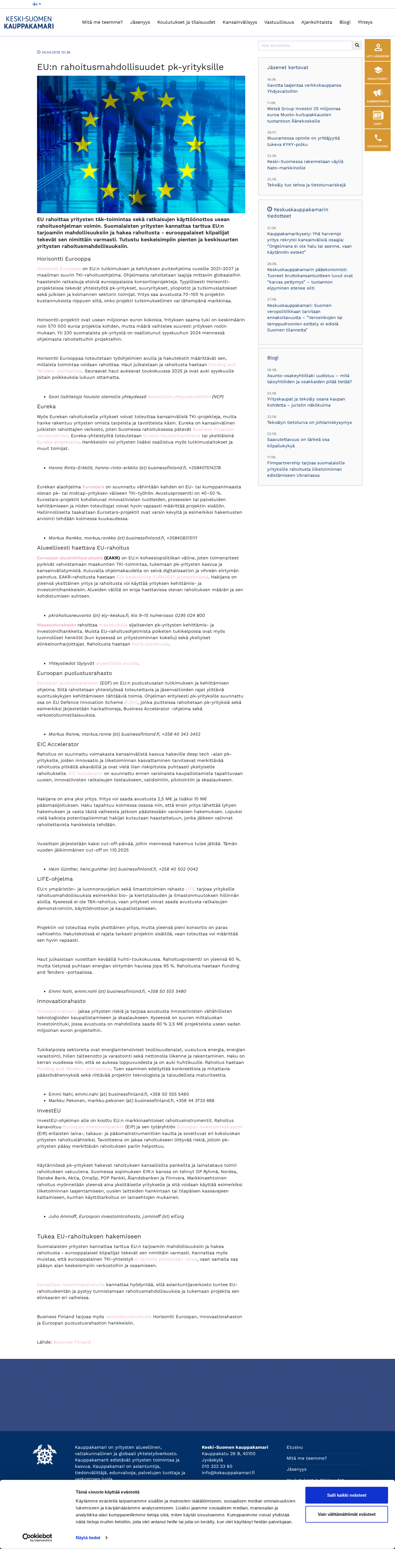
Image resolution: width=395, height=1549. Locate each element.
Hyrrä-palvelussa (150, 644)
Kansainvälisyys (240, 22)
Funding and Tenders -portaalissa (74, 1068)
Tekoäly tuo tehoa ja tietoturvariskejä (306, 185)
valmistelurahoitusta (129, 1316)
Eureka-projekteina (58, 442)
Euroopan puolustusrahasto (68, 683)
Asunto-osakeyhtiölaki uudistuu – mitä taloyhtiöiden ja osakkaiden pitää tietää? (309, 378)
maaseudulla (113, 625)
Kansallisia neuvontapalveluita (71, 1284)
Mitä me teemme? (102, 22)
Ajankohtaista (316, 22)
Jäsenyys (140, 22)
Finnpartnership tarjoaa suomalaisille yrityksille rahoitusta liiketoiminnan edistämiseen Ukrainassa (306, 469)
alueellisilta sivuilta (117, 663)
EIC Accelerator (86, 773)
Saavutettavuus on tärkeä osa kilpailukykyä (298, 442)
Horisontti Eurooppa (59, 268)
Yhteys (365, 22)
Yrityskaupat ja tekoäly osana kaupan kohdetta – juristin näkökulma (306, 402)
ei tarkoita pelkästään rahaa (166, 1259)
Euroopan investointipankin (93, 1126)
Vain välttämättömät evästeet (347, 1513)
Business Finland (72, 1342)
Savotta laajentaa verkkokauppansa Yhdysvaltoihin (304, 88)
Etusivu (295, 1447)
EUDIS (131, 702)
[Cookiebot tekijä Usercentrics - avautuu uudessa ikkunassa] (37, 1537)
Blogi (344, 22)
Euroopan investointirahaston (209, 1126)
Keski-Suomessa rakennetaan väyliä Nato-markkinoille (305, 164)
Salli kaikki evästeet (346, 1495)
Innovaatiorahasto (57, 1011)
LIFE (190, 889)
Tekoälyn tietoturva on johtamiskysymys (309, 422)
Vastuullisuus (279, 22)
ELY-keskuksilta (134, 577)
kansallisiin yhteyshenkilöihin (179, 396)
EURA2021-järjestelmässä (180, 577)
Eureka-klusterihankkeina (171, 435)
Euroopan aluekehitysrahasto (70, 558)
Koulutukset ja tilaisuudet (186, 22)
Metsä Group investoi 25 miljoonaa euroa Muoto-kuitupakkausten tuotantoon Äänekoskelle (303, 115)
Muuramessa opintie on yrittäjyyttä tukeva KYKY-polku (303, 141)
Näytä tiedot (88, 1537)
